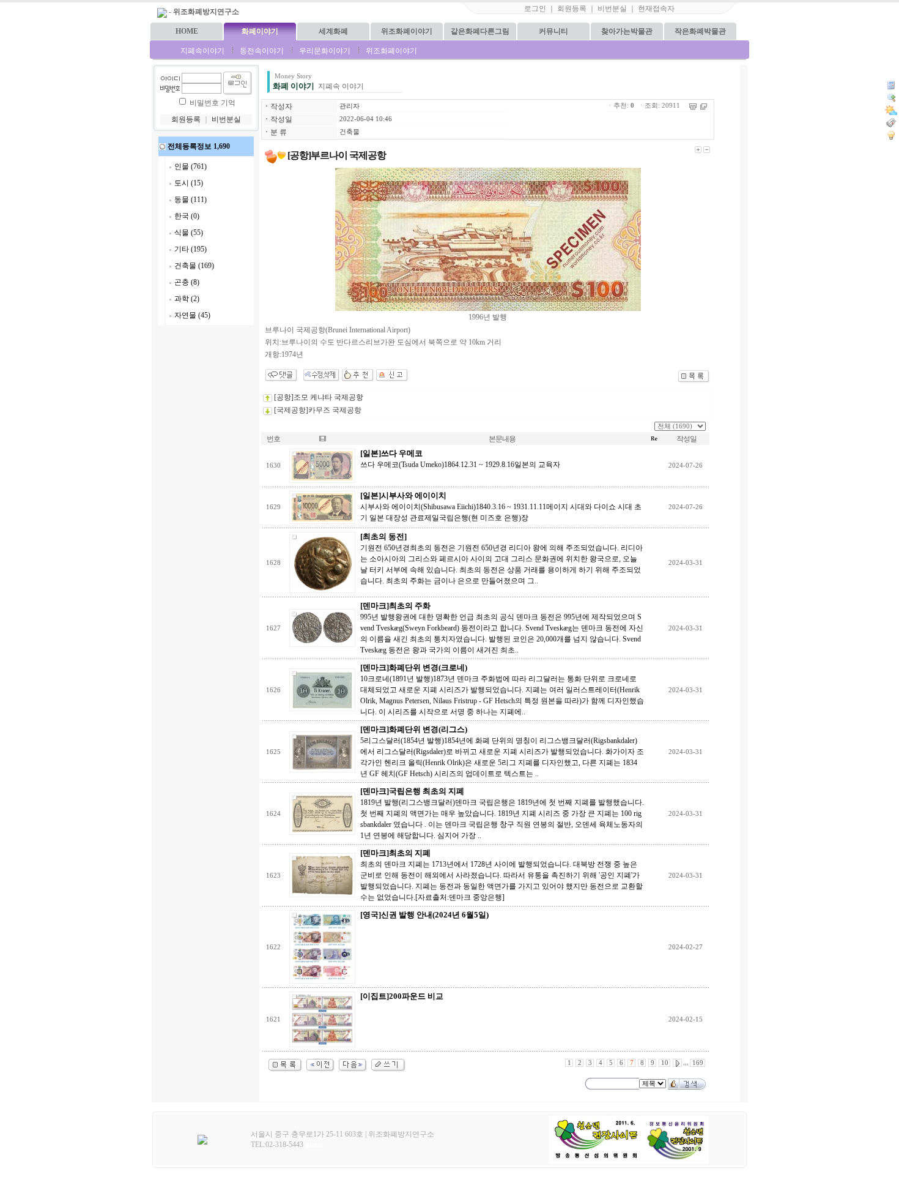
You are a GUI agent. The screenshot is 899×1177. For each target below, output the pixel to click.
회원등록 (571, 8)
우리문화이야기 (324, 51)
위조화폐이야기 (406, 31)
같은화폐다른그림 (480, 31)
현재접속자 (656, 8)
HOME (187, 31)
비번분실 (612, 8)
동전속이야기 (262, 51)
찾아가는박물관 (627, 31)
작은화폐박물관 (700, 31)
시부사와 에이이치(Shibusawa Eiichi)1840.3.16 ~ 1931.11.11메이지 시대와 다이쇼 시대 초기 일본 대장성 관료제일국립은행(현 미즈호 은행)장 (501, 506)
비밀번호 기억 (212, 103)
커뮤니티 (553, 31)
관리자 (349, 106)
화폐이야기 (260, 31)
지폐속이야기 (202, 51)
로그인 (535, 8)
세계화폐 (333, 31)
